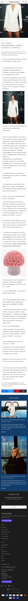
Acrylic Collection (4, 534)
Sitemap (3, 560)
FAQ (2, 556)
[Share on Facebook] (4, 391)
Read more (3, 431)
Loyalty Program (4, 545)
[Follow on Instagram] (2, 585)
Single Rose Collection (5, 531)
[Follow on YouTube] (9, 585)
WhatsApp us (4, 571)
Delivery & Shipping (5, 554)
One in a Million (4, 529)
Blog (2, 549)
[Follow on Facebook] (5, 585)
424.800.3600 (10, 569)
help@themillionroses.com (10, 567)
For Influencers (4, 551)
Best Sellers (3, 527)
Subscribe (14, 507)
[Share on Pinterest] (17, 391)
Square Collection (5, 538)
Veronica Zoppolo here (12, 383)
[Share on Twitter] (11, 391)
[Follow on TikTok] (12, 585)
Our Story (3, 547)
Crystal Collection (4, 536)
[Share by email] (23, 391)
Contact (2, 558)
